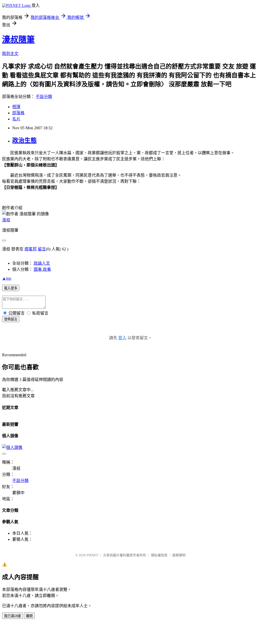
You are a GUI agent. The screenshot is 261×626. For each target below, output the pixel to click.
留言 (42, 249)
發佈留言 (10, 319)
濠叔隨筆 (18, 39)
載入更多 (10, 288)
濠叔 (6, 220)
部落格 (18, 113)
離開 (29, 616)
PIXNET (92, 555)
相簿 (16, 107)
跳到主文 (10, 53)
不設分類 (44, 96)
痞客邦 (30, 249)
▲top (6, 278)
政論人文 (42, 263)
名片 (16, 119)
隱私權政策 (159, 555)
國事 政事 (42, 269)
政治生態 (24, 140)
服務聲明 (179, 555)
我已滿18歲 (12, 616)
